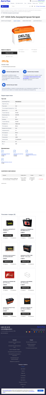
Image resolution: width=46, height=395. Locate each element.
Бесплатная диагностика (31, 342)
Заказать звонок (41, 1)
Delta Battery (18, 101)
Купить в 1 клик (10, 56)
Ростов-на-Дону (34, 1)
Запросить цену (9, 52)
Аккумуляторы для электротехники (15, 358)
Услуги (8, 3)
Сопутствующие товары (14, 349)
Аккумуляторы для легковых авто (14, 343)
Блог (23, 386)
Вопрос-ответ (35, 3)
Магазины (12, 3)
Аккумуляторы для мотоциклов (14, 351)
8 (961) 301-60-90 (41, 0)
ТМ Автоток (23, 384)
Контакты (41, 3)
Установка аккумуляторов (31, 348)
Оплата (23, 371)
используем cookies (7, 390)
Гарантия (23, 373)
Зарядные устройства (14, 361)
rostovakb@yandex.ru (6, 329)
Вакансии (29, 3)
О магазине (23, 375)
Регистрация (42, 6)
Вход (38, 6)
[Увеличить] (23, 35)
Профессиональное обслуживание (31, 345)
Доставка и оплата (19, 3)
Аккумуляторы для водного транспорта (14, 354)
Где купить (23, 380)
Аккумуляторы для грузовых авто (14, 346)
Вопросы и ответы (23, 382)
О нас (25, 3)
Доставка (23, 368)
